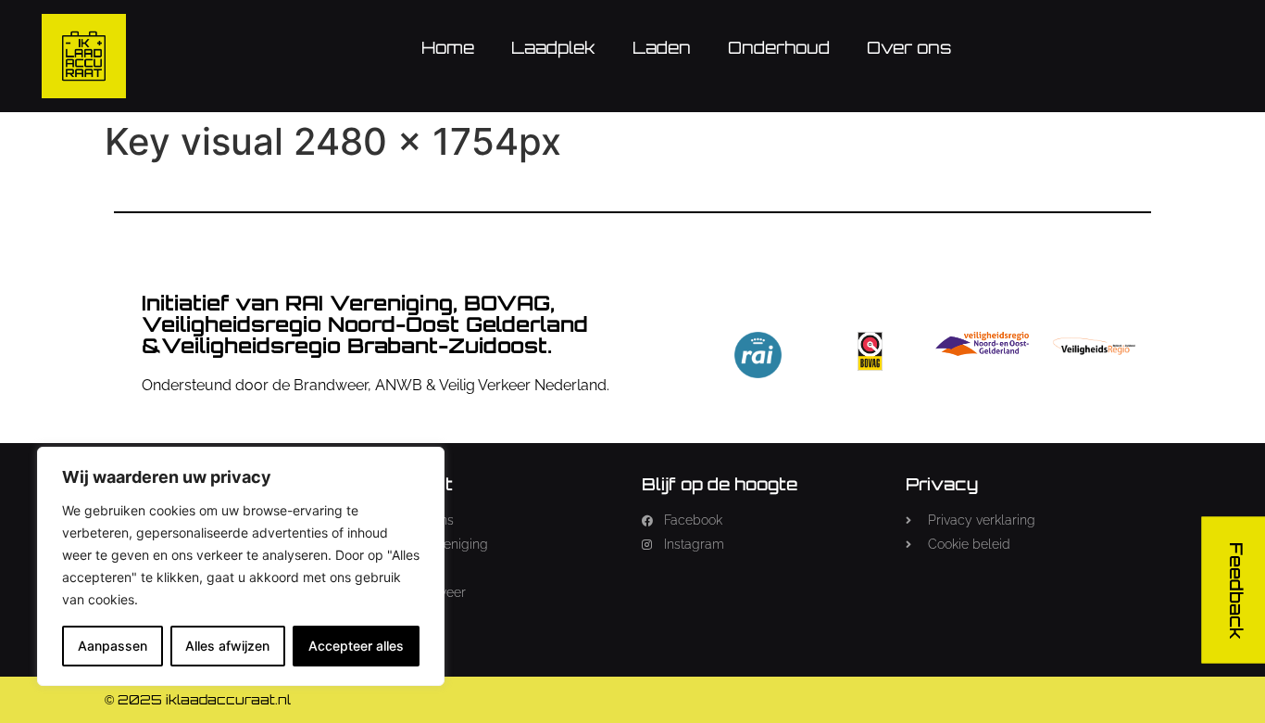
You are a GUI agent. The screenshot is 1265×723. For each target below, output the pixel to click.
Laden (661, 47)
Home (447, 47)
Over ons (909, 47)
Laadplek (553, 47)
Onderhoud (779, 47)
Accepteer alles (356, 645)
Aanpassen (112, 645)
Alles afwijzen (227, 645)
